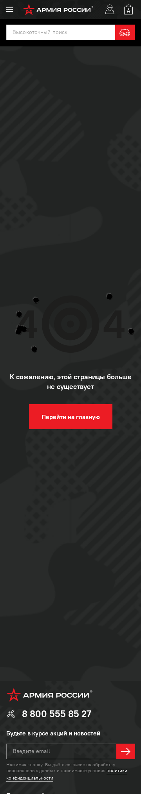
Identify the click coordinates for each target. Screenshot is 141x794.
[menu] (9, 9)
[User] (109, 9)
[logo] (58, 9)
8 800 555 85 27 (56, 713)
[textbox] (60, 32)
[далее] (125, 751)
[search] (125, 32)
